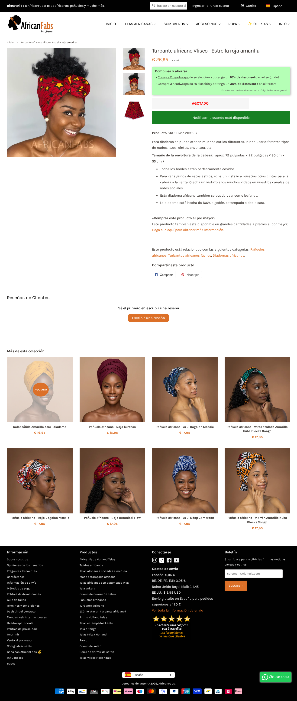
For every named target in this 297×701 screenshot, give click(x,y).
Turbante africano (92, 605)
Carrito (251, 6)
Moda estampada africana (98, 577)
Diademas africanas (228, 255)
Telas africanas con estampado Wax (104, 582)
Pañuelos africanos (93, 600)
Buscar (12, 663)
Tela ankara (87, 588)
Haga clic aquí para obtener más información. (188, 230)
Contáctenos (16, 577)
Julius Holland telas (93, 617)
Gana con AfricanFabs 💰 (24, 652)
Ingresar (198, 6)
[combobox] (168, 6)
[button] (276, 6)
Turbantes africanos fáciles (189, 255)
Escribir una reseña (148, 318)
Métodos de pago (18, 588)
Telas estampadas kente (96, 623)
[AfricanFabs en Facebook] (169, 561)
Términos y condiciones (23, 605)
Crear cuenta (219, 6)
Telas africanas (138, 24)
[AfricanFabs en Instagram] (154, 561)
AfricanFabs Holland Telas (97, 559)
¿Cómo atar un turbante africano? (103, 611)
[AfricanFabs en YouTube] (176, 561)
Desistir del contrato (21, 611)
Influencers (15, 657)
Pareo (83, 640)
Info (283, 24)
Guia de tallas (16, 600)
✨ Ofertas (258, 24)
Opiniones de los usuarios (25, 565)
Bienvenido (15, 6)
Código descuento (19, 646)
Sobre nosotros (17, 559)
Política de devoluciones (24, 594)
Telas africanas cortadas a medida (103, 571)
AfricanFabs (166, 683)
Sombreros (175, 24)
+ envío (176, 60)
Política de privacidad (22, 629)
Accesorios (207, 24)
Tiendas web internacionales (27, 617)
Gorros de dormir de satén (98, 594)
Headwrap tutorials (20, 623)
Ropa (233, 24)
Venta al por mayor (19, 640)
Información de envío (21, 582)
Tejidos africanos (91, 565)
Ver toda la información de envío (177, 610)
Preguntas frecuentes (22, 571)
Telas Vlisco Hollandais (95, 657)
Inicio (111, 24)
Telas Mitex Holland (93, 634)
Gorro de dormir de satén (97, 652)
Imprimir (13, 634)
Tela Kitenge (88, 629)
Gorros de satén (90, 646)
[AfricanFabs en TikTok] (161, 561)
